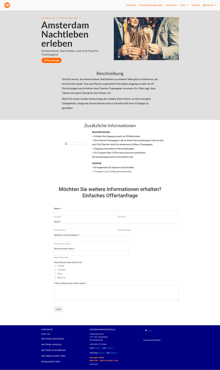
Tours (183, 5)
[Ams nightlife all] (146, 60)
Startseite (131, 5)
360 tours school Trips (53, 356)
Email (57, 221)
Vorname (57, 217)
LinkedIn (61, 269)
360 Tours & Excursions (53, 350)
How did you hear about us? (68, 262)
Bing (59, 273)
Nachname (122, 217)
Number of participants (67, 235)
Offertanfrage (51, 60)
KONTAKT (94, 364)
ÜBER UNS (45, 334)
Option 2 (110, 348)
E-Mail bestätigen (124, 230)
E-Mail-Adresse (60, 230)
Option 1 (98, 348)
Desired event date (64, 248)
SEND (58, 309)
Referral (61, 277)
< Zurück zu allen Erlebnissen (59, 18)
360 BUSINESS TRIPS (50, 361)
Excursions (171, 5)
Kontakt (196, 5)
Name (58, 208)
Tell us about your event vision (70, 283)
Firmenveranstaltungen (151, 5)
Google (60, 265)
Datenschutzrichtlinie (152, 340)
